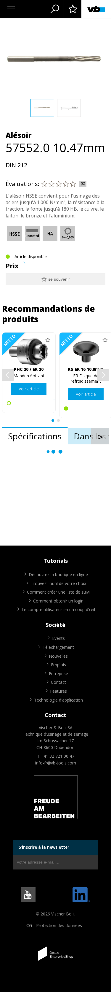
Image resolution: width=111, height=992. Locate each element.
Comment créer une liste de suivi (58, 592)
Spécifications (35, 436)
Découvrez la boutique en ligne (58, 574)
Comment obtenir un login (58, 601)
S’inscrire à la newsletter (44, 847)
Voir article (29, 389)
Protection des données (59, 925)
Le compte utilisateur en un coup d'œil (58, 609)
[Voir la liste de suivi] (72, 9)
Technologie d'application (58, 700)
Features (58, 691)
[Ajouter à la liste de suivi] (48, 340)
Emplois (58, 664)
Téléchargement (58, 647)
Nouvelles (58, 656)
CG (29, 925)
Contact (58, 682)
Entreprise (58, 673)
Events (58, 638)
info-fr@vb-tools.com (55, 763)
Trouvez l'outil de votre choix (58, 583)
